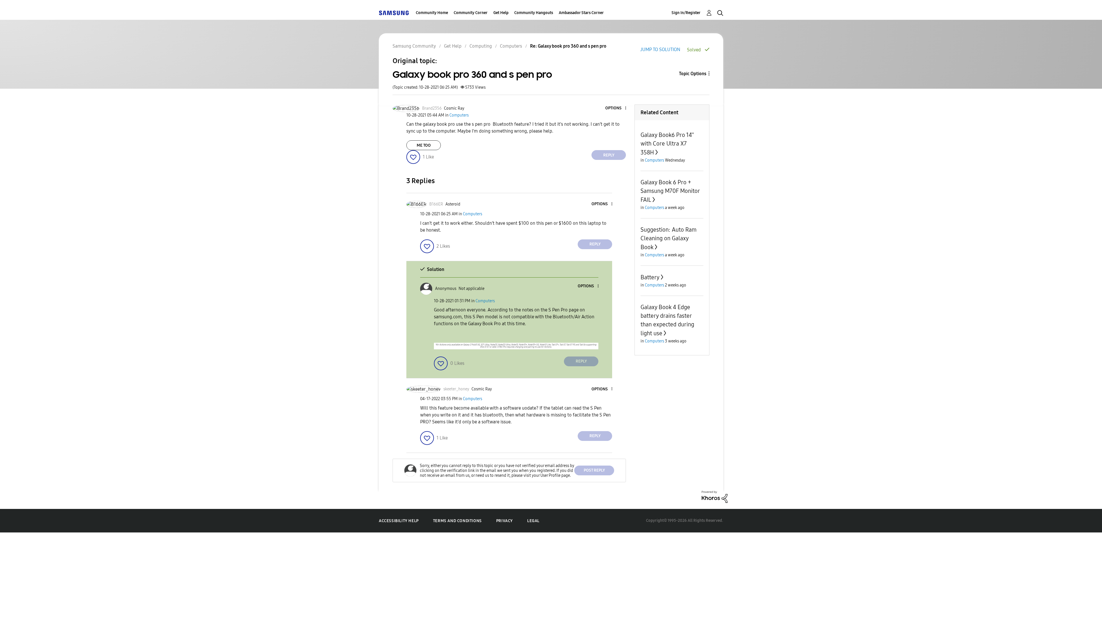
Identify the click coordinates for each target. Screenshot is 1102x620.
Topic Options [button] (692, 73)
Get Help (501, 12)
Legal (533, 520)
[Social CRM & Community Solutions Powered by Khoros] (714, 496)
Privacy (504, 520)
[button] (616, 108)
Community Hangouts (533, 12)
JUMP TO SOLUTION (660, 49)
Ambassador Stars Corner (581, 12)
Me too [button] (424, 145)
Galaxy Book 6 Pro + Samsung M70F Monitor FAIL (670, 191)
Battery (650, 277)
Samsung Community (414, 46)
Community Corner (471, 12)
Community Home (432, 12)
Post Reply (594, 470)
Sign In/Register (686, 12)
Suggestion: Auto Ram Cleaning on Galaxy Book (668, 238)
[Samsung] (394, 13)
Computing (480, 46)
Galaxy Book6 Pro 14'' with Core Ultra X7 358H (667, 143)
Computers (511, 46)
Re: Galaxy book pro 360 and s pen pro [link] (568, 46)
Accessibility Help (399, 520)
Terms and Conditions (457, 520)
